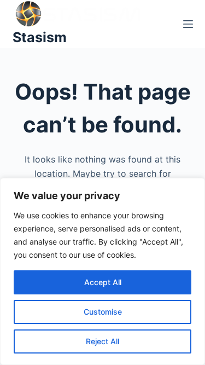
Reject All (102, 341)
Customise (103, 311)
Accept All (102, 282)
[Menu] (188, 24)
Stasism (40, 37)
